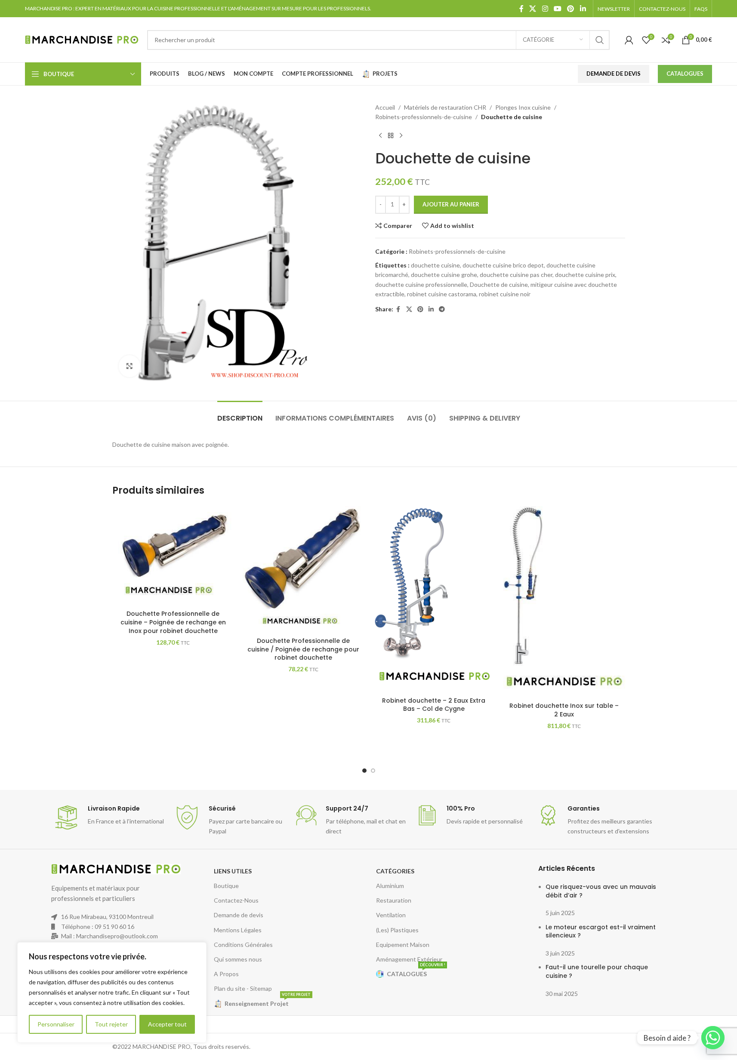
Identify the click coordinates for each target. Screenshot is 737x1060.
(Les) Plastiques (397, 930)
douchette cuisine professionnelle (421, 284)
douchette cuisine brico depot (503, 265)
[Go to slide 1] (364, 770)
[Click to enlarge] (129, 366)
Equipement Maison (402, 944)
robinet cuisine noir (504, 294)
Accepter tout (167, 1024)
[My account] (629, 40)
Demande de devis (238, 915)
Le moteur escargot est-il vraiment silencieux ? (601, 931)
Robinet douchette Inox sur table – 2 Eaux (564, 710)
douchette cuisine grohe (444, 274)
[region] (112, 992)
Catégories (395, 871)
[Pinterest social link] (570, 8)
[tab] (239, 414)
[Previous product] (380, 136)
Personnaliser (55, 1024)
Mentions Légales (238, 930)
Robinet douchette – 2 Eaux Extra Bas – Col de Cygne (433, 704)
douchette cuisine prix (585, 274)
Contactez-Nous (236, 900)
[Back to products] (390, 136)
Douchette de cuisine (499, 284)
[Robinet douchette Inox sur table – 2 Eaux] (564, 602)
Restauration (393, 900)
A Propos (226, 973)
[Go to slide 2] (373, 770)
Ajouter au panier (450, 204)
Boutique (226, 885)
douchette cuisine (435, 265)
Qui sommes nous (238, 959)
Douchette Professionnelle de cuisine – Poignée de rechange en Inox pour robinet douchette (173, 622)
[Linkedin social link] (583, 8)
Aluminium (390, 885)
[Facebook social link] (521, 8)
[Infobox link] (109, 817)
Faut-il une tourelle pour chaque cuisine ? (597, 971)
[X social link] (533, 8)
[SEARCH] (600, 40)
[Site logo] (82, 39)
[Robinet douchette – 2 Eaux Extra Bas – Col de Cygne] (434, 599)
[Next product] (401, 136)
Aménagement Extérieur (409, 959)
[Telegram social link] (441, 309)
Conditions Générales (243, 944)
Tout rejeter (111, 1024)
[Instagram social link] (545, 8)
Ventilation (391, 915)
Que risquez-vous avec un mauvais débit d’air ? (601, 891)
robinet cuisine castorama (441, 294)
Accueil (385, 107)
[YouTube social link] (557, 8)
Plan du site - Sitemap (243, 988)
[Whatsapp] (713, 1037)
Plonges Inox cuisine (523, 107)
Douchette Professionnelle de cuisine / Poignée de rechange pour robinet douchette (303, 649)
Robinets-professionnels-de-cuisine (423, 116)
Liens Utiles (233, 871)
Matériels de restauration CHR (445, 107)
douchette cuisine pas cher (516, 274)
